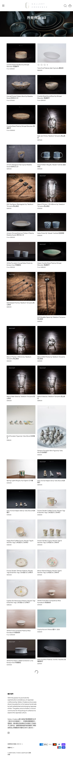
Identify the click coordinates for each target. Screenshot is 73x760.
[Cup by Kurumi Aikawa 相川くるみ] (51, 618)
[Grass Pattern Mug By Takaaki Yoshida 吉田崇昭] (51, 154)
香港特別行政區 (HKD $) (14, 744)
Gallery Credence (17, 752)
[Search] (65, 6)
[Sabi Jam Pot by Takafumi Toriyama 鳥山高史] (51, 119)
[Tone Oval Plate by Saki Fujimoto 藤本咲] (51, 53)
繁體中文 (10, 747)
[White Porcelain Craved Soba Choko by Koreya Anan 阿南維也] (21, 251)
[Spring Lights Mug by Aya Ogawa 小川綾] (21, 469)
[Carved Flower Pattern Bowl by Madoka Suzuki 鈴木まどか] (21, 84)
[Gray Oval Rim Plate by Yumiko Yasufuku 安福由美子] (51, 648)
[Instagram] (9, 732)
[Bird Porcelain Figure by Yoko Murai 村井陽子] (21, 419)
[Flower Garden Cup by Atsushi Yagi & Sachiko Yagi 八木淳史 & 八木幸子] (51, 529)
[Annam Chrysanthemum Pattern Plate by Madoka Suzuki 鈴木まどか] (21, 222)
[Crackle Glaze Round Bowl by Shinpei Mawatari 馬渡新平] (51, 84)
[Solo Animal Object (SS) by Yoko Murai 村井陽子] (21, 499)
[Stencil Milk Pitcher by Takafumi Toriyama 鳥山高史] (51, 340)
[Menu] (3, 6)
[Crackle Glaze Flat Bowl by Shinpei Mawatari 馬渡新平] (21, 53)
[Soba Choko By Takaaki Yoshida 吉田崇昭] (51, 222)
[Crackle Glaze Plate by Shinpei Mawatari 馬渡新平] (21, 114)
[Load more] (36, 672)
